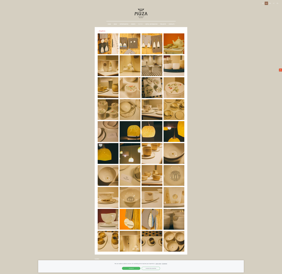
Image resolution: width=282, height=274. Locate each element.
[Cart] (280, 70)
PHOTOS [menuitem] (140, 24)
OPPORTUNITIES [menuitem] (124, 24)
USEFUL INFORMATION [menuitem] (151, 24)
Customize (164, 263)
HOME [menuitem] (109, 24)
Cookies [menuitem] (97, 259)
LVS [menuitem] (262, 3)
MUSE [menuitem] (115, 24)
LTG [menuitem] (277, 3)
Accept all (131, 268)
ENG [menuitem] (266, 3)
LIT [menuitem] (273, 3)
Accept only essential (151, 268)
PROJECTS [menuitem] (163, 24)
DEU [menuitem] (270, 3)
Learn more (158, 263)
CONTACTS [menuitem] (171, 24)
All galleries (102, 31)
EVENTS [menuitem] (133, 24)
